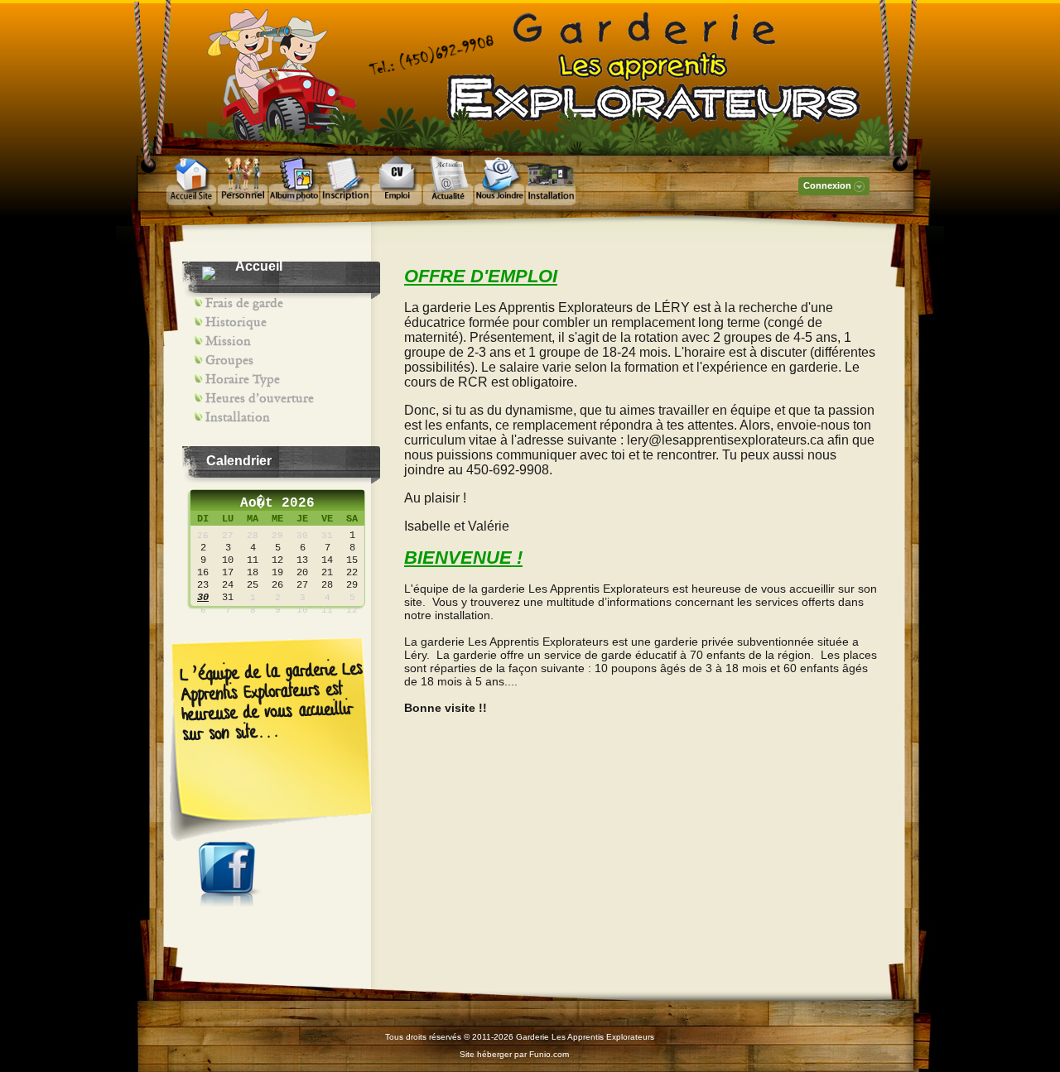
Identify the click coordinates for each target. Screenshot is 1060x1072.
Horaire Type (242, 379)
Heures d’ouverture (259, 398)
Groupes (229, 360)
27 (228, 536)
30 (302, 536)
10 (302, 610)
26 (203, 536)
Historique (236, 322)
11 (327, 610)
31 (327, 536)
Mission (228, 341)
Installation (237, 417)
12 (352, 610)
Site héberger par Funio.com (514, 1054)
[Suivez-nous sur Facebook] (231, 903)
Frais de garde (244, 303)
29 (277, 536)
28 (252, 536)
